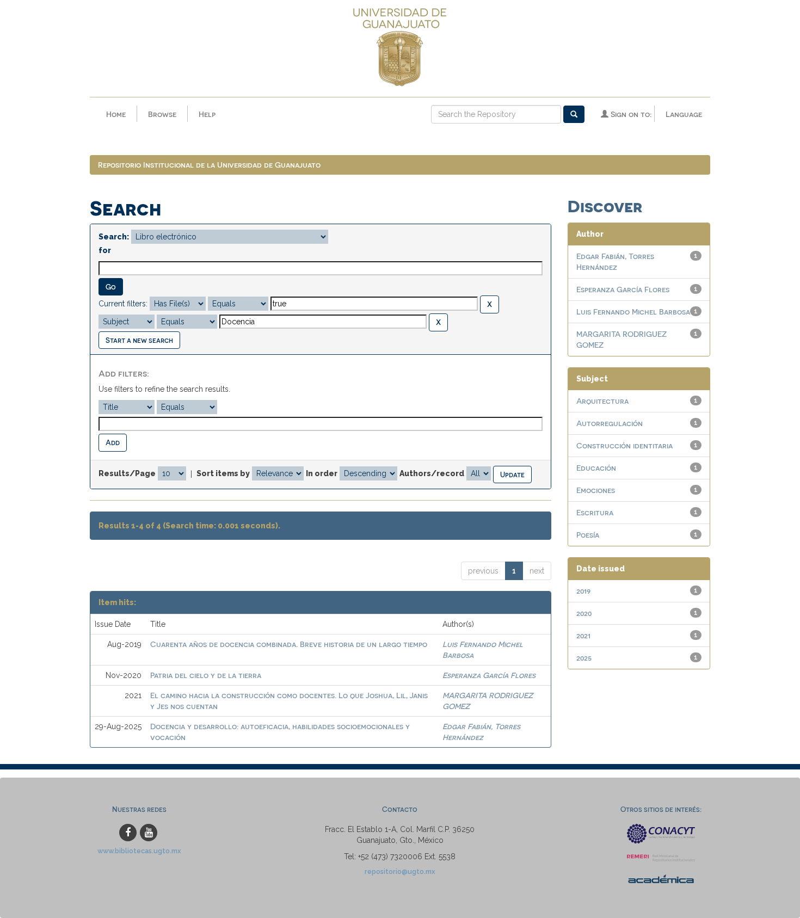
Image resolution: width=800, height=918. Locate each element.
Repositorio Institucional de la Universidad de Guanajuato (209, 164)
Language (684, 114)
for (105, 250)
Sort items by (223, 473)
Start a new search (139, 340)
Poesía (587, 534)
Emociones (595, 490)
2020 (584, 613)
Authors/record (431, 473)
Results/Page (127, 473)
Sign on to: (629, 114)
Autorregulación (609, 423)
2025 (584, 657)
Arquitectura (602, 400)
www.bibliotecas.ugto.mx (139, 851)
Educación (596, 467)
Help (207, 114)
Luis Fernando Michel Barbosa (633, 311)
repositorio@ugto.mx (400, 871)
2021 (583, 635)
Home (116, 114)
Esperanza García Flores (489, 675)
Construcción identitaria (624, 445)
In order (321, 473)
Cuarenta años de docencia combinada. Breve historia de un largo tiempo (288, 644)
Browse (162, 114)
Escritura (594, 512)
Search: (114, 236)
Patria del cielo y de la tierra (205, 675)
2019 (583, 590)
